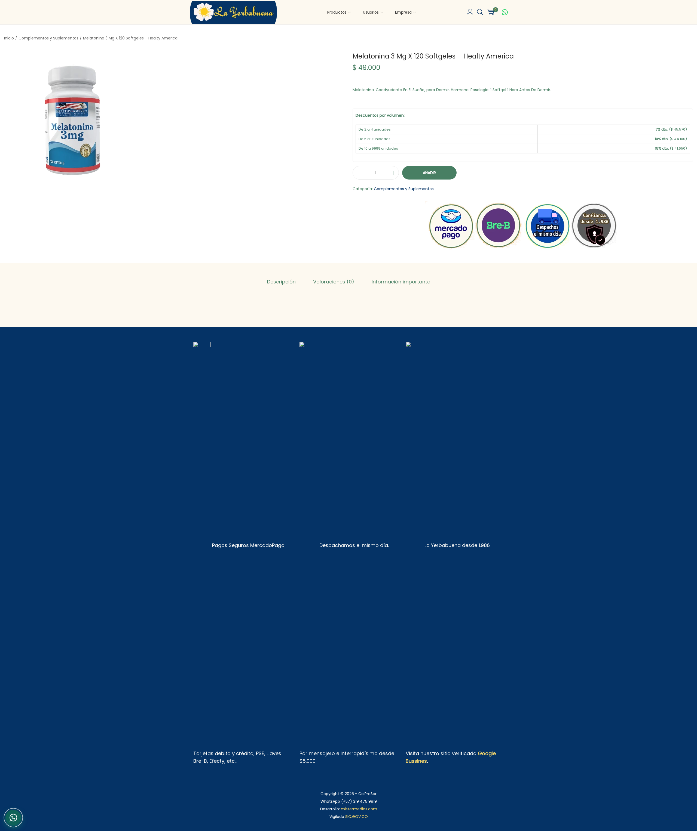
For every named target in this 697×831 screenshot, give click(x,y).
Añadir (429, 172)
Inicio (9, 38)
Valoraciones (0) (333, 281)
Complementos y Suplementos (48, 38)
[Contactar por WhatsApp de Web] (13, 816)
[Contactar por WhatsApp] (505, 12)
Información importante (401, 281)
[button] (480, 12)
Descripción (281, 281)
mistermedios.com (359, 809)
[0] (490, 12)
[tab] (281, 282)
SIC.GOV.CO (356, 816)
